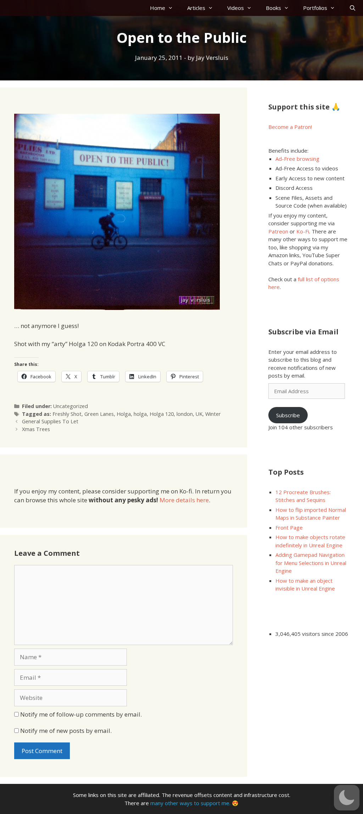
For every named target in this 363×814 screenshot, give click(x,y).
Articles (196, 7)
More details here (184, 500)
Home (157, 7)
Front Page (289, 527)
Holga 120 (162, 414)
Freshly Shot (67, 414)
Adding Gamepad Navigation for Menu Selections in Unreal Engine (310, 562)
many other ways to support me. (190, 803)
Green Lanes (99, 414)
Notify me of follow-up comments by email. (81, 714)
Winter (213, 414)
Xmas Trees (36, 429)
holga (140, 414)
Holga (124, 414)
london (185, 414)
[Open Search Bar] (352, 8)
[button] (346, 797)
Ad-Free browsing (297, 158)
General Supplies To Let (50, 421)
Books (273, 7)
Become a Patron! (290, 126)
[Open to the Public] (117, 308)
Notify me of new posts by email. (66, 731)
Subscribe (288, 415)
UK (199, 414)
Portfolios (315, 7)
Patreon (278, 231)
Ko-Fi (302, 231)
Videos (235, 7)
